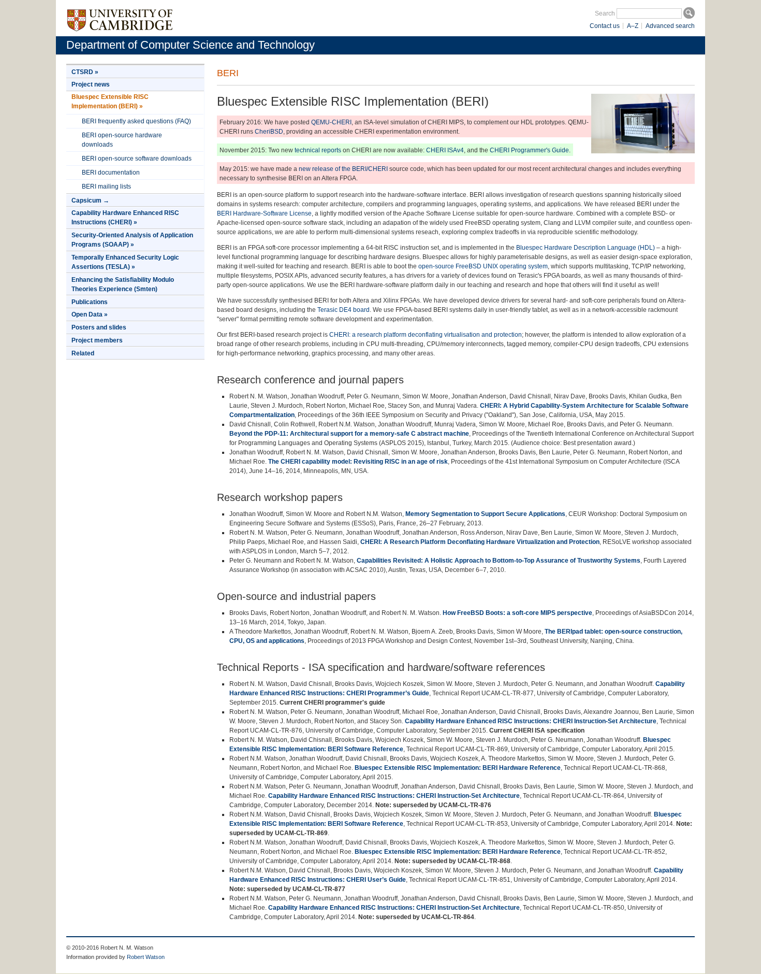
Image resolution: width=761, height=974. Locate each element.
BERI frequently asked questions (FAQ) (136, 121)
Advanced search (670, 26)
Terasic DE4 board (343, 309)
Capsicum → (90, 200)
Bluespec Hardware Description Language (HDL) (585, 247)
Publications (89, 302)
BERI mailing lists (106, 186)
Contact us (605, 26)
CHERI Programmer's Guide (529, 150)
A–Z (632, 26)
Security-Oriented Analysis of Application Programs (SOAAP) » (132, 240)
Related (82, 353)
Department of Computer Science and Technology (190, 44)
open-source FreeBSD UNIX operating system (483, 266)
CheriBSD (269, 131)
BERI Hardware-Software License (264, 213)
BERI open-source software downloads (137, 158)
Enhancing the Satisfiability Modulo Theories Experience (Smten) (122, 284)
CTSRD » (84, 72)
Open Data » (89, 314)
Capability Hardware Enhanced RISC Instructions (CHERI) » (125, 217)
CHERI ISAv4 (445, 150)
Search (605, 13)
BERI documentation (111, 172)
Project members (97, 340)
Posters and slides (98, 327)
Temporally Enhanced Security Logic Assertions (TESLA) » (125, 262)
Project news (90, 84)
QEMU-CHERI (331, 122)
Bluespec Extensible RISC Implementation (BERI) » (110, 101)
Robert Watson (146, 957)
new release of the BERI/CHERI (343, 169)
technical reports (318, 150)
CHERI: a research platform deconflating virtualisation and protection (425, 334)
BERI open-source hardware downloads (122, 140)
